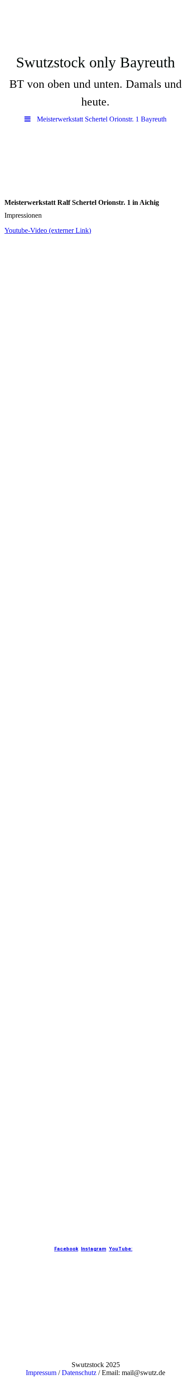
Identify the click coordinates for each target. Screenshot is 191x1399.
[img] (95, 24)
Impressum (41, 1372)
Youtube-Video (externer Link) (47, 230)
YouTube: (120, 1249)
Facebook (66, 1249)
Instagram (93, 1249)
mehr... (14, 1205)
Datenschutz (79, 1372)
